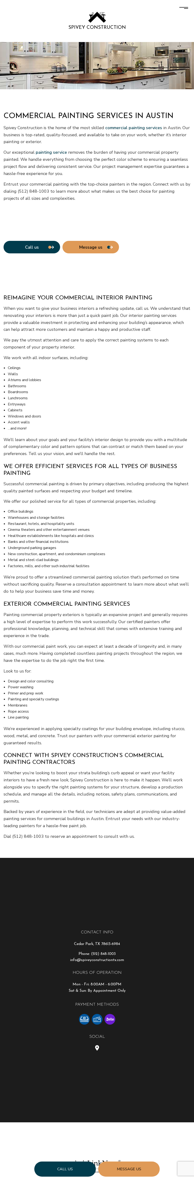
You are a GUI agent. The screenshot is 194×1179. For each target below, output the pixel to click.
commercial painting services (133, 128)
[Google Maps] (97, 1048)
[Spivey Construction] (97, 17)
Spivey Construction (97, 27)
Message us (129, 1169)
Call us (65, 1169)
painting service (51, 152)
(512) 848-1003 (103, 954)
